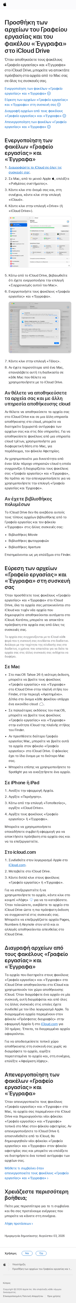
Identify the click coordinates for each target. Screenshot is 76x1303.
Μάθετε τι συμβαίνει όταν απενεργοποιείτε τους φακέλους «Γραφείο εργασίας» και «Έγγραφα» (37, 1173)
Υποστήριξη (18, 1264)
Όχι (41, 1253)
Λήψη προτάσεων (18, 1223)
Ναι (27, 1253)
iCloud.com (17, 865)
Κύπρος (7, 1283)
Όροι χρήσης (54, 1296)
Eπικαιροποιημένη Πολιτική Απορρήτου (23, 1296)
